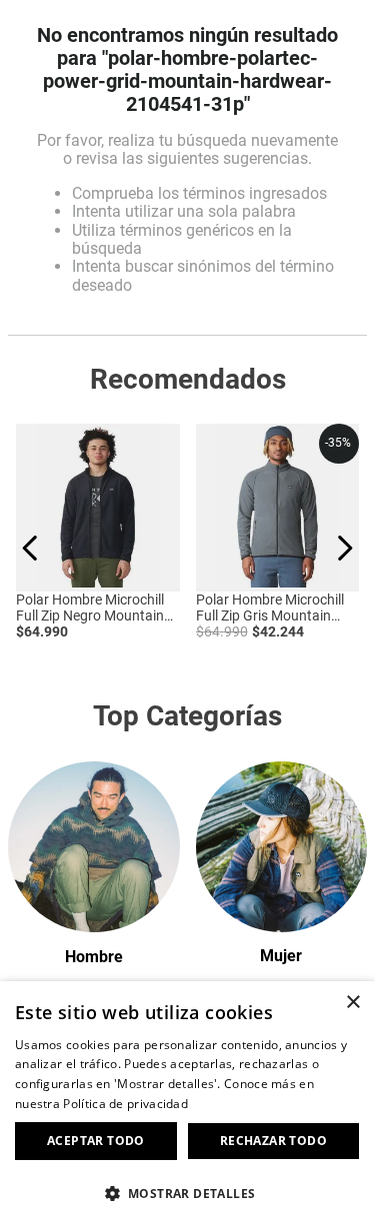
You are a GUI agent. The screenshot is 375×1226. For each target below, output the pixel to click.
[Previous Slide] (30, 548)
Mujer (281, 955)
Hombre (94, 956)
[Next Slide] (344, 548)
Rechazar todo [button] (273, 1140)
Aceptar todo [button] (96, 1140)
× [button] (352, 1002)
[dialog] (187, 1103)
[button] (187, 1192)
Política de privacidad (125, 1103)
